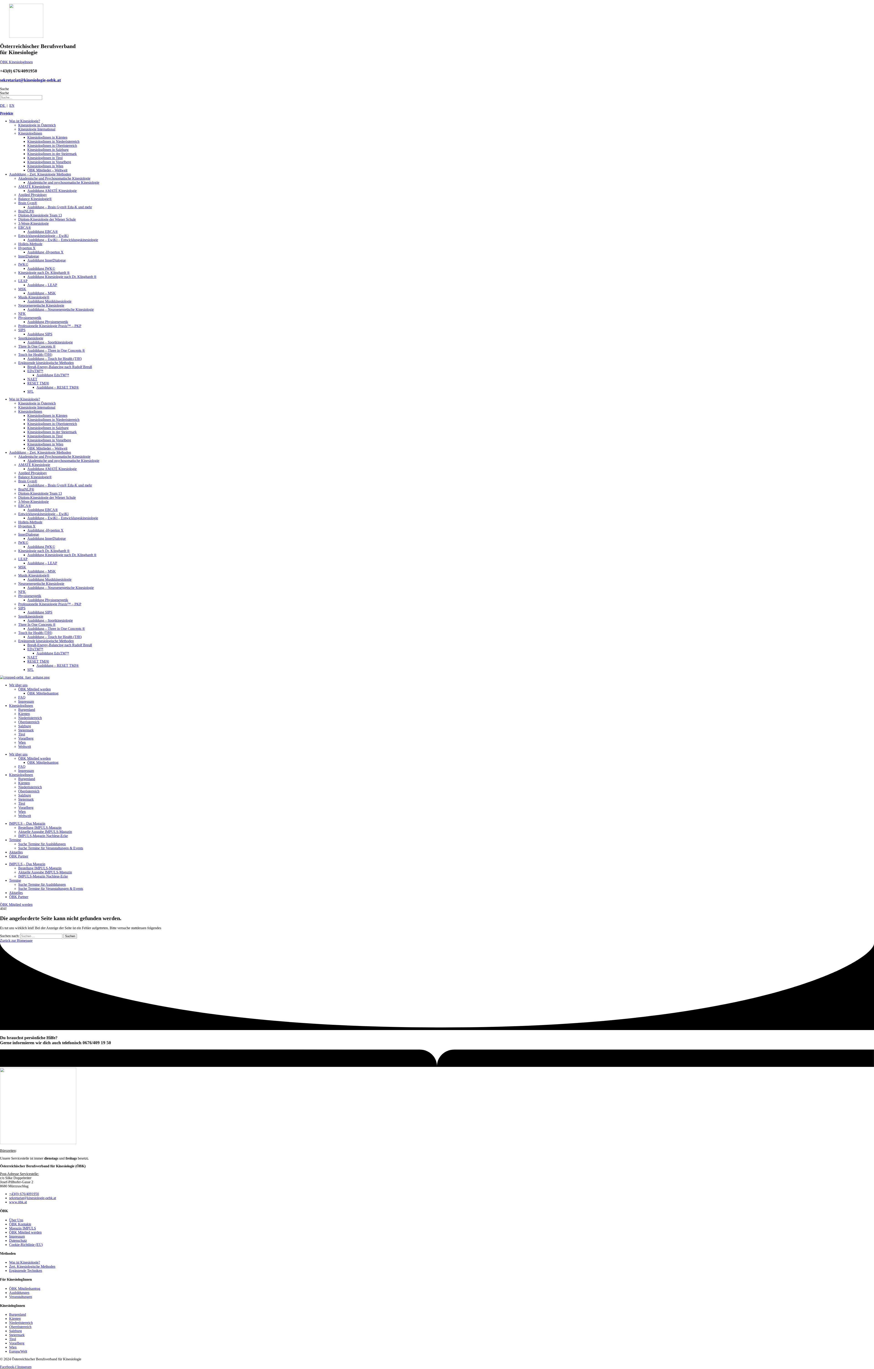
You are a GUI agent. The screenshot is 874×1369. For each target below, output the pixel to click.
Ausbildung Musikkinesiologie (49, 301)
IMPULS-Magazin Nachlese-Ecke (43, 836)
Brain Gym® (27, 203)
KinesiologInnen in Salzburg (48, 150)
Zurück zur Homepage (16, 940)
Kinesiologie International (36, 129)
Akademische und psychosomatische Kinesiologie (63, 182)
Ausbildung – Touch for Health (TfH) (54, 359)
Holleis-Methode (30, 244)
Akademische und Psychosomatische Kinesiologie (54, 178)
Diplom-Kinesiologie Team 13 (40, 215)
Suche (4, 89)
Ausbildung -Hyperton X (45, 252)
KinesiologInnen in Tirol (45, 158)
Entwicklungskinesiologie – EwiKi (43, 236)
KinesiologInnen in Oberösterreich (52, 146)
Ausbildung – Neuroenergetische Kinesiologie (60, 309)
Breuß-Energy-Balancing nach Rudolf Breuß (59, 367)
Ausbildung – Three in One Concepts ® (56, 350)
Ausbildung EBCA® (42, 232)
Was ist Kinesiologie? (24, 121)
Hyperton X (27, 248)
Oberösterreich (28, 722)
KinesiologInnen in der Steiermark (52, 154)
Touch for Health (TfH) (35, 354)
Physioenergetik (29, 318)
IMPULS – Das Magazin (27, 823)
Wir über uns (18, 685)
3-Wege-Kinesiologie (33, 223)
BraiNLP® (26, 211)
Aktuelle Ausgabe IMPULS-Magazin (45, 832)
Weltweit (24, 746)
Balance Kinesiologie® (35, 199)
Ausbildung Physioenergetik (47, 322)
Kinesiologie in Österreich (37, 125)
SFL (30, 391)
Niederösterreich (30, 718)
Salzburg (24, 726)
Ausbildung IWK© (41, 268)
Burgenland (26, 710)
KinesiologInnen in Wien (45, 166)
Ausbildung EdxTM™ (52, 375)
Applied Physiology (32, 195)
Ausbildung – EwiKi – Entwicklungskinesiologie (62, 240)
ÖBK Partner (18, 856)
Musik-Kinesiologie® (33, 297)
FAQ (21, 697)
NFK (22, 314)
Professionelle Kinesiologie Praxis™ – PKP (49, 326)
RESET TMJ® (38, 383)
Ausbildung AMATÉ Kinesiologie (52, 191)
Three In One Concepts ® (37, 346)
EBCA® (24, 227)
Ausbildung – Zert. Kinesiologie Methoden (40, 174)
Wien (22, 742)
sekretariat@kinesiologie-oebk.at (30, 80)
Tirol (21, 734)
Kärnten (24, 714)
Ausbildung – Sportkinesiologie (50, 342)
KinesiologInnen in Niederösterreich (53, 141)
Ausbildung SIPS (39, 334)
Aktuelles (16, 852)
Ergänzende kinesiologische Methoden (46, 363)
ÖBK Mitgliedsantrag (42, 693)
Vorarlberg (25, 738)
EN (11, 105)
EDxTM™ (35, 371)
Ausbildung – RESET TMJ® (57, 387)
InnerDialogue (28, 256)
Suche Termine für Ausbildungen (42, 844)
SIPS (21, 330)
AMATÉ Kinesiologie (34, 186)
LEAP (23, 281)
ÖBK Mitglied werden (34, 689)
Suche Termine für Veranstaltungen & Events (50, 848)
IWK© (23, 264)
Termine (15, 840)
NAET (32, 379)
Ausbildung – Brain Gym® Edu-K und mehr (59, 207)
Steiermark (26, 730)
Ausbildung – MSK (41, 293)
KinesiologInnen (30, 133)
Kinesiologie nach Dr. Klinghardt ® (44, 273)
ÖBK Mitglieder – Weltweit (47, 170)
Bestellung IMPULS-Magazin (39, 828)
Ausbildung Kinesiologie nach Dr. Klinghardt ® (62, 277)
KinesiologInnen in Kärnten (47, 137)
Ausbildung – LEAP (42, 285)
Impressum (26, 701)
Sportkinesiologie (30, 338)
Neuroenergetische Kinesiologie (41, 305)
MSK (22, 289)
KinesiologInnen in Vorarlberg (49, 162)
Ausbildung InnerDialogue (46, 260)
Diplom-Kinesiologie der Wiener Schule (47, 219)
